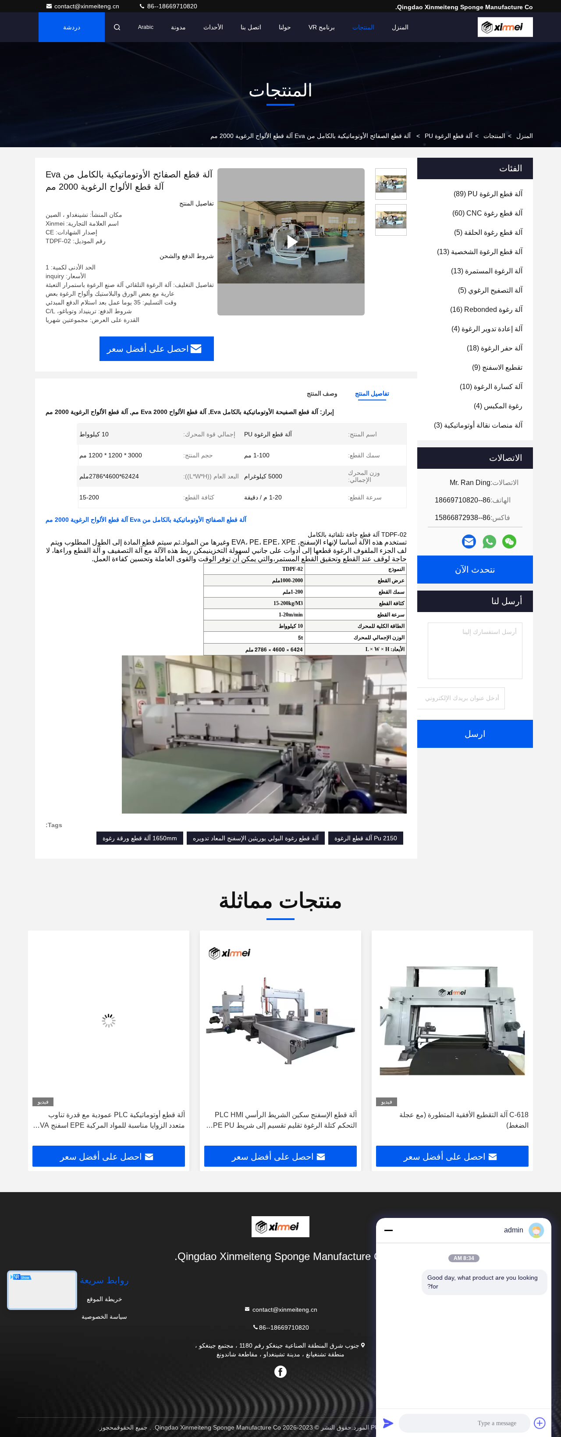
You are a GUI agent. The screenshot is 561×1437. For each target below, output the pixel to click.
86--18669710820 (171, 6)
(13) (479, 251)
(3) (478, 425)
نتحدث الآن (475, 569)
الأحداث (213, 27)
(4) (486, 329)
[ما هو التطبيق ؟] (489, 542)
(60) (487, 213)
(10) (491, 386)
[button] (517, 1041)
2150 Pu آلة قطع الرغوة (365, 838)
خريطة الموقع (104, 1299)
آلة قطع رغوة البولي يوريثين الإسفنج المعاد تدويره (256, 838)
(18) (494, 348)
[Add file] (540, 1423)
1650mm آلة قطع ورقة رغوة (140, 838)
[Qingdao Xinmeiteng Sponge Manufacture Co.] (505, 27)
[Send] (388, 1423)
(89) (488, 194)
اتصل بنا (251, 27)
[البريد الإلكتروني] (469, 541)
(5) (488, 232)
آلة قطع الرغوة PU (448, 135)
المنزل (400, 27)
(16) (486, 309)
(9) (497, 367)
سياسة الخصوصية (104, 1316)
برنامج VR (322, 27)
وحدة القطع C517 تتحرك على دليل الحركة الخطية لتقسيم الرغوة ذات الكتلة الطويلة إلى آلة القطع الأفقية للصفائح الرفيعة (113, 1121)
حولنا (285, 27)
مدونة (178, 27)
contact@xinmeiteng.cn (87, 6)
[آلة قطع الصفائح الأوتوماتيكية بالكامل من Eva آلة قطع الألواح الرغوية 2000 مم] (291, 241)
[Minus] (388, 1230)
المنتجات (363, 27)
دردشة (71, 27)
